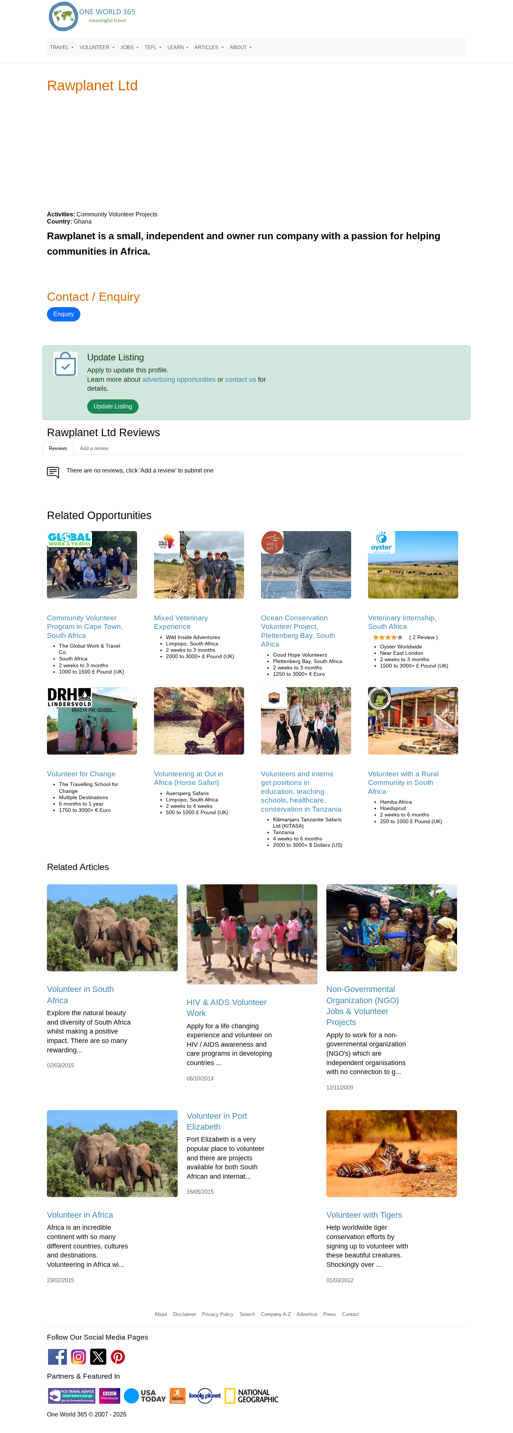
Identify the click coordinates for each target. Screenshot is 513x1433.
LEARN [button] (176, 47)
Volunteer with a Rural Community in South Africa (403, 782)
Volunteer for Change (81, 774)
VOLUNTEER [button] (95, 47)
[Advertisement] (256, 151)
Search (247, 1314)
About (160, 1314)
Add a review (94, 448)
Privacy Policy (218, 1314)
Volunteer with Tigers (364, 1215)
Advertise (307, 1314)
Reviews (58, 448)
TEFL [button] (151, 47)
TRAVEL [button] (60, 47)
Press (329, 1314)
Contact (350, 1314)
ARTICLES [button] (207, 47)
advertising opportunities (179, 379)
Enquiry (63, 314)
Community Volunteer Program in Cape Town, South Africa (85, 626)
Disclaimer (184, 1314)
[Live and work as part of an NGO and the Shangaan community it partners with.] (413, 723)
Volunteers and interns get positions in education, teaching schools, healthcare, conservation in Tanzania (301, 791)
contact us (240, 379)
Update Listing (113, 406)
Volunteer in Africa (80, 1215)
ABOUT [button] (239, 47)
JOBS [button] (128, 47)
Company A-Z (276, 1314)
